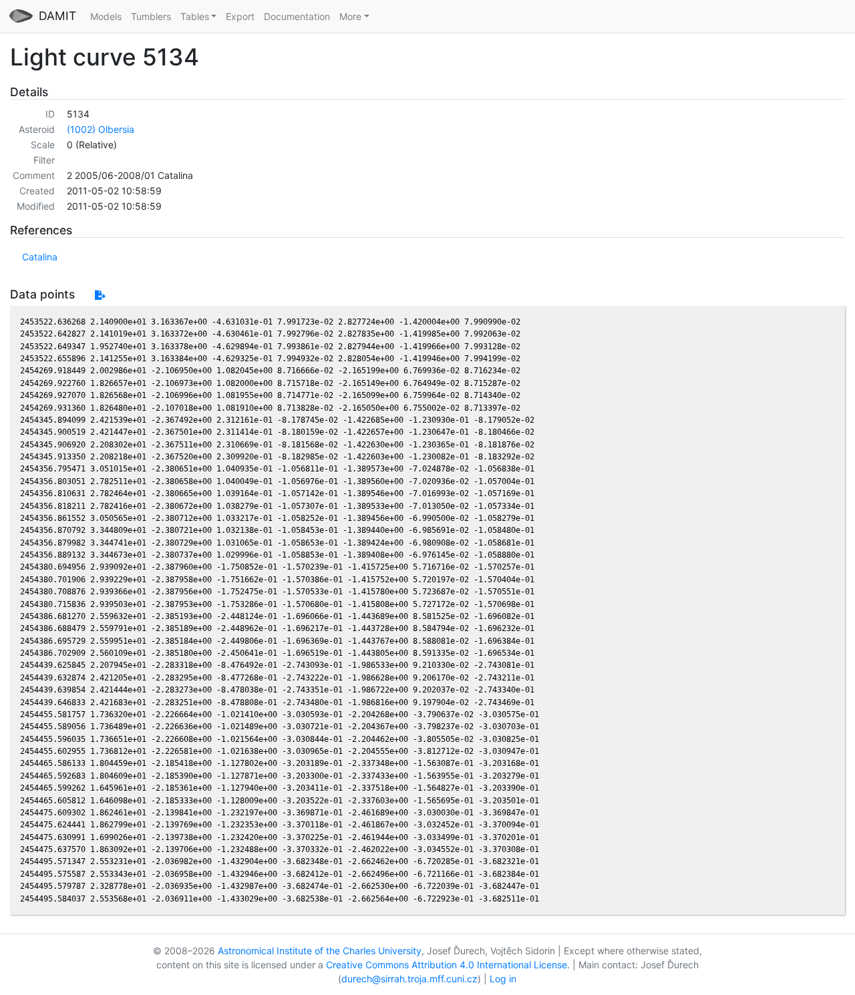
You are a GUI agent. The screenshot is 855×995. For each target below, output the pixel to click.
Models (106, 16)
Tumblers (151, 16)
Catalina (39, 256)
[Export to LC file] (100, 295)
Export (240, 16)
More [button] (350, 16)
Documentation (297, 16)
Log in (503, 978)
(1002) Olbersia (100, 129)
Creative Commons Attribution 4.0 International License (446, 964)
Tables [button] (194, 16)
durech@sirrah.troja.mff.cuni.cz (409, 978)
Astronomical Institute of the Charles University (319, 950)
